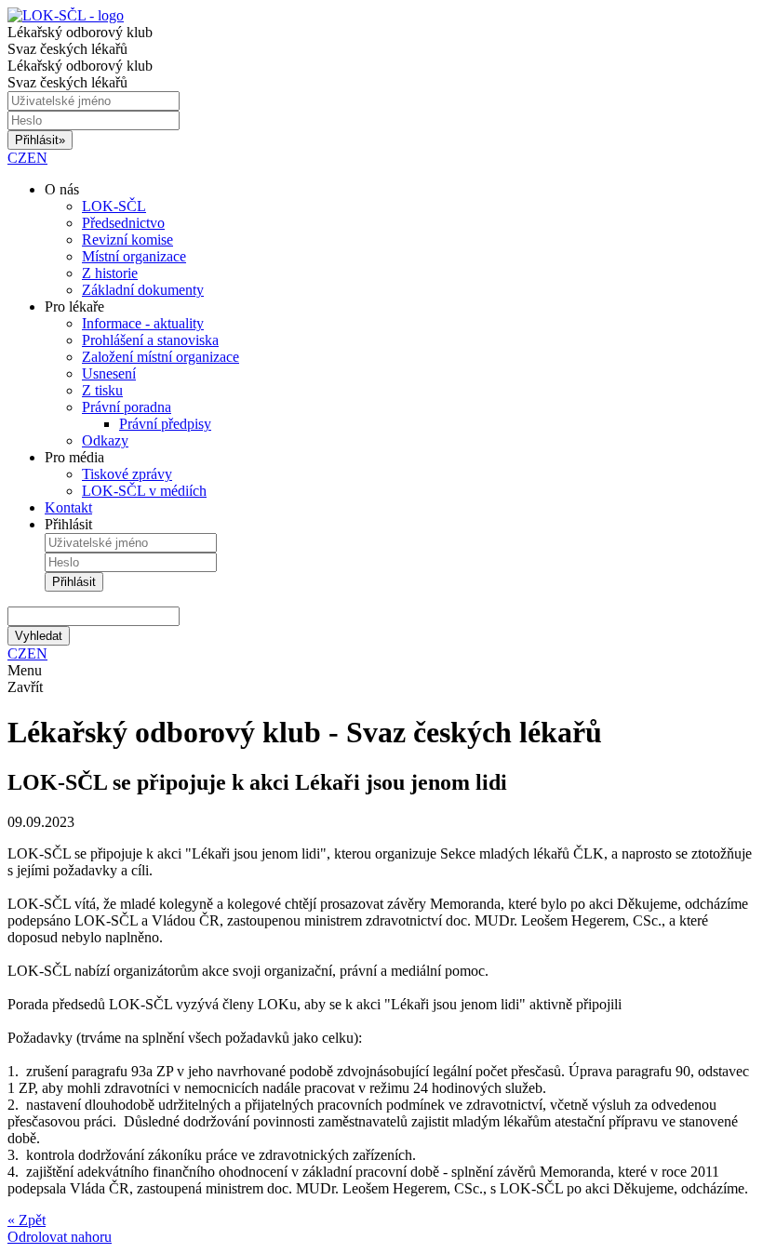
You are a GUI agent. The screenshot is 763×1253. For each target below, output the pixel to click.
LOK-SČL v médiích (144, 491)
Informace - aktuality (143, 323)
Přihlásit (40, 140)
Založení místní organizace (160, 357)
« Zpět (26, 1220)
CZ (17, 158)
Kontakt (68, 507)
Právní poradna (126, 407)
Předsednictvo (123, 223)
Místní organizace (134, 256)
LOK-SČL (114, 206)
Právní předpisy (165, 424)
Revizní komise (127, 239)
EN (37, 158)
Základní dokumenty (143, 290)
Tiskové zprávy (127, 474)
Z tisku (102, 390)
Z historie (110, 273)
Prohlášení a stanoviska (150, 340)
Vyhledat (38, 636)
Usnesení (109, 373)
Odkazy (105, 440)
